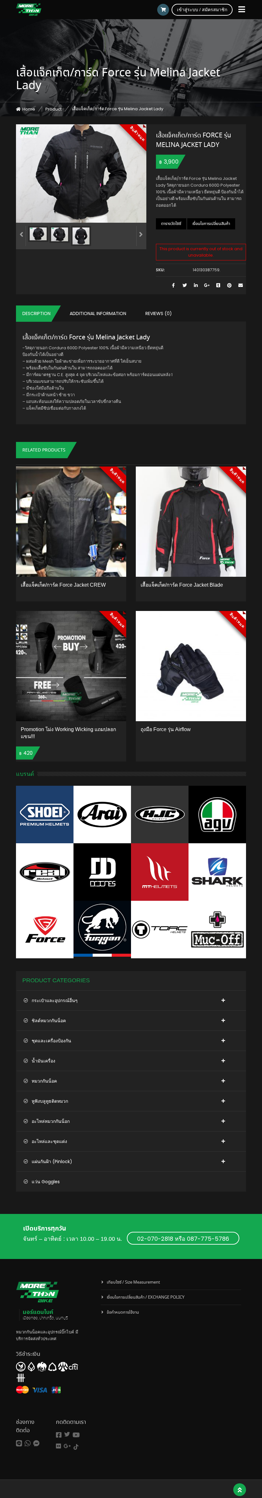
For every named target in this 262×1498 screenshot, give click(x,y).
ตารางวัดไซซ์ (171, 224)
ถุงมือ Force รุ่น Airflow (166, 729)
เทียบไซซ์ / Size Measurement (133, 1282)
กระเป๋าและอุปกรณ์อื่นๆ (55, 1000)
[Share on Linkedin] (195, 285)
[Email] (240, 285)
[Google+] (67, 1446)
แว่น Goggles (46, 1181)
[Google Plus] (206, 285)
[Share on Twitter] (184, 285)
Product (53, 109)
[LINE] (19, 1443)
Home (28, 109)
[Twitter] (67, 1434)
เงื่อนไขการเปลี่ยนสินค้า (211, 224)
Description (36, 313)
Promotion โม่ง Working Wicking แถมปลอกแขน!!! (68, 733)
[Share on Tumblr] (218, 285)
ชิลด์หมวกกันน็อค (49, 1020)
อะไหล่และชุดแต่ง (49, 1141)
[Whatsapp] (28, 1443)
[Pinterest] (229, 285)
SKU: (160, 270)
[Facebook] (59, 1435)
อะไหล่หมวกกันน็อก (51, 1121)
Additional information (98, 313)
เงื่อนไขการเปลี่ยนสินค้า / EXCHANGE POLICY (145, 1297)
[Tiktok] (76, 1447)
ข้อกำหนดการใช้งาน (123, 1312)
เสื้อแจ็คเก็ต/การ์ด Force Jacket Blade (182, 585)
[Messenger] (36, 1443)
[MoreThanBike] (29, 9)
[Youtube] (76, 1435)
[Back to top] (240, 1490)
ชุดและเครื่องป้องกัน (51, 1041)
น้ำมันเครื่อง (43, 1061)
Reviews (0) (158, 313)
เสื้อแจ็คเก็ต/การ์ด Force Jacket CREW (63, 585)
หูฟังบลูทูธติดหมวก (50, 1101)
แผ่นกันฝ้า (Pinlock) (52, 1161)
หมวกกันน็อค (44, 1081)
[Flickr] (58, 1446)
